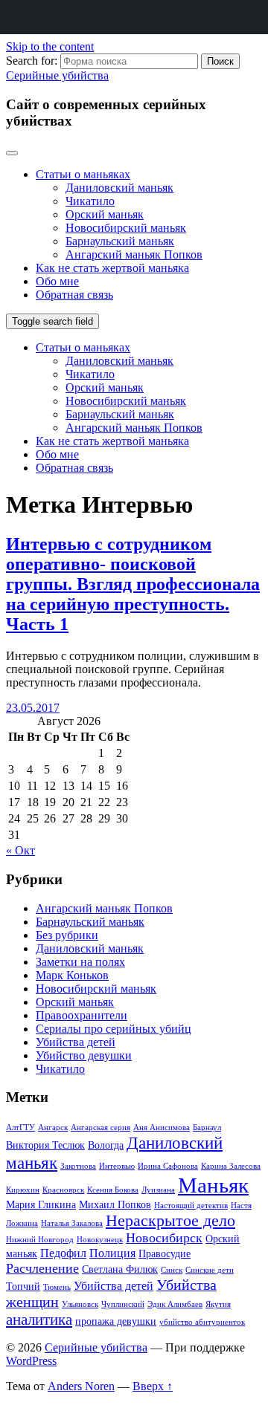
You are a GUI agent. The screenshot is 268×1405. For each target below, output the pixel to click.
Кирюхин (22, 1190)
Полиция (112, 1253)
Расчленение (42, 1268)
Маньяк (213, 1185)
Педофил (63, 1253)
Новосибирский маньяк (126, 227)
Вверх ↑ (153, 1386)
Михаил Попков (115, 1204)
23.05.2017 (33, 707)
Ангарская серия (100, 1127)
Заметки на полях (80, 961)
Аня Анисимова (161, 1127)
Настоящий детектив (191, 1205)
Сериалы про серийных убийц (113, 1028)
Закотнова (78, 1166)
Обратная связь (74, 294)
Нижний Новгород (40, 1240)
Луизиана (158, 1190)
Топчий (23, 1286)
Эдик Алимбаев (174, 1304)
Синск (171, 1270)
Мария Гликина (41, 1204)
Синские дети (209, 1270)
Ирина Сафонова (168, 1166)
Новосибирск (164, 1237)
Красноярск (63, 1190)
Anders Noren (81, 1386)
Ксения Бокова (112, 1190)
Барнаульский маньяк (120, 241)
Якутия (218, 1304)
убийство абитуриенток (202, 1322)
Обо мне (57, 281)
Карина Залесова (231, 1166)
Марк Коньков (72, 975)
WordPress (31, 1360)
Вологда (106, 1145)
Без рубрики (67, 935)
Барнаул (207, 1127)
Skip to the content (50, 46)
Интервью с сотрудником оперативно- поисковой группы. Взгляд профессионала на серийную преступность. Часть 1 (133, 584)
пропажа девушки (115, 1321)
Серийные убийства (57, 75)
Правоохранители (81, 1015)
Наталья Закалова (72, 1223)
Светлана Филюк (120, 1269)
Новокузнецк (100, 1240)
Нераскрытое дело (170, 1220)
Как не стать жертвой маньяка (112, 268)
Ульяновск (80, 1304)
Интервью (117, 1166)
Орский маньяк (105, 214)
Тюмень (57, 1287)
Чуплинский (122, 1304)
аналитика (39, 1319)
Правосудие (164, 1253)
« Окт (20, 850)
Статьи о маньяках (83, 174)
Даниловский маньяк (119, 187)
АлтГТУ (20, 1127)
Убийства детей (75, 1042)
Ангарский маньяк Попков (134, 254)
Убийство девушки (84, 1055)
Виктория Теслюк (45, 1145)
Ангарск (53, 1127)
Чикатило (90, 201)
